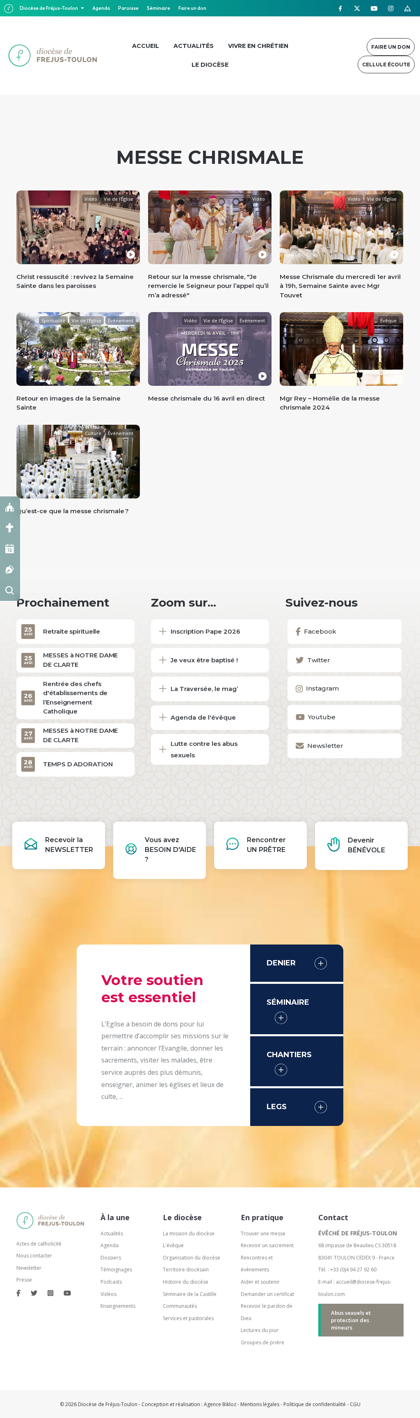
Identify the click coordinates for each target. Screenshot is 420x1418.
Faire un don (192, 8)
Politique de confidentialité (314, 1404)
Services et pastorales (188, 1318)
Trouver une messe (263, 1233)
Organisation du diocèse (191, 1257)
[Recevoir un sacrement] (10, 527)
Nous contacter (34, 1255)
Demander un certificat (267, 1294)
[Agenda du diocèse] (10, 548)
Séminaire (158, 8)
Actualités (111, 1233)
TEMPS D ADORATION (77, 764)
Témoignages (116, 1269)
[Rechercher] (10, 590)
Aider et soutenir (260, 1281)
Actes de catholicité (39, 1243)
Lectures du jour (259, 1330)
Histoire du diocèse (185, 1281)
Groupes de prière (262, 1342)
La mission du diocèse (189, 1233)
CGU (355, 1404)
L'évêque (173, 1245)
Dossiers (110, 1257)
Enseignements (118, 1305)
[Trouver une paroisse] (10, 506)
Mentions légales (259, 1404)
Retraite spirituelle (71, 631)
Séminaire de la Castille (190, 1294)
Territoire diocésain (186, 1269)
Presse (24, 1279)
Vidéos (108, 1294)
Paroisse (128, 8)
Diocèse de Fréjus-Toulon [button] (49, 8)
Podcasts (111, 1281)
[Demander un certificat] (10, 569)
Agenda (101, 8)
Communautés (180, 1305)
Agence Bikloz (220, 1404)
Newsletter (28, 1267)
